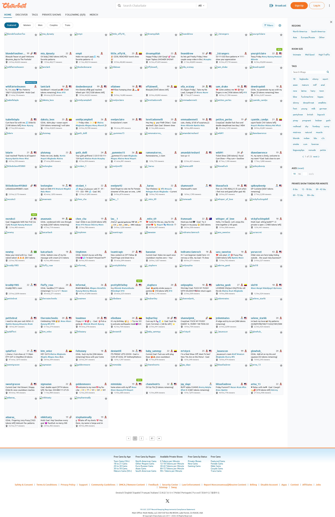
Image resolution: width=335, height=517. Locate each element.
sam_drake (222, 86)
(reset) (300, 168)
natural (308, 132)
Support (83, 484)
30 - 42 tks (321, 189)
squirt (325, 79)
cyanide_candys (259, 119)
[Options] (279, 25)
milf (315, 85)
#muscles (23, 324)
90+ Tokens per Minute (171, 471)
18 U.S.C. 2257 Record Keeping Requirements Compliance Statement (167, 509)
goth (328, 120)
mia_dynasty (47, 53)
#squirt (254, 125)
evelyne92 (116, 185)
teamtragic (117, 251)
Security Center (170, 484)
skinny (296, 103)
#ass (57, 357)
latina (303, 91)
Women (27, 25)
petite (323, 150)
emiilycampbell (84, 119)
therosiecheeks (49, 318)
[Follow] (36, 35)
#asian (88, 225)
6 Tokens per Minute (170, 461)
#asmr (205, 92)
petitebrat (11, 318)
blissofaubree (223, 384)
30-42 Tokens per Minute (172, 466)
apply (311, 174)
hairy (313, 91)
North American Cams (146, 461)
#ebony (268, 125)
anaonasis (46, 218)
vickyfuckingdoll (260, 218)
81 (152, 438)
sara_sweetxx (223, 251)
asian (295, 85)
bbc (315, 138)
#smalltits (101, 288)
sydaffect (11, 351)
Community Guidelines (103, 484)
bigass (320, 97)
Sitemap (163, 487)
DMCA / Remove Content (132, 484)
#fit (162, 189)
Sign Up (299, 5)
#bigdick (67, 189)
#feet (183, 390)
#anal (127, 158)
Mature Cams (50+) (123, 471)
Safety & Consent (24, 484)
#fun (244, 387)
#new (59, 92)
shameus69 (187, 185)
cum (305, 144)
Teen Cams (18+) (121, 461)
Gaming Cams (194, 466)
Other (322, 37)
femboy (316, 126)
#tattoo (88, 158)
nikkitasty (46, 417)
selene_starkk (259, 318)
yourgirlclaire (258, 53)
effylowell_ (152, 86)
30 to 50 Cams (120, 468)
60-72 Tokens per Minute (172, 468)
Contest (295, 484)
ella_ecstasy (187, 86)
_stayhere (151, 285)
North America (300, 31)
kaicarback (47, 251)
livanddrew (187, 53)
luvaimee (81, 318)
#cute (94, 158)
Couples (54, 25)
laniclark (45, 86)
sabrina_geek (223, 285)
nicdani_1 (81, 185)
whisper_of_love (225, 218)
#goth (81, 158)
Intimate (297, 54)
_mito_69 (151, 218)
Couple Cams (217, 468)
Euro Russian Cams (144, 466)
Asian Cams (141, 468)
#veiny (202, 387)
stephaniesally (84, 417)
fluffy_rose (47, 285)
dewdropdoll (258, 86)
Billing (253, 484)
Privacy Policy (68, 484)
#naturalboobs (128, 288)
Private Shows (194, 461)
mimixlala (116, 384)
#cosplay (101, 158)
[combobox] (156, 5)
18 (294, 79)
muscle (319, 132)
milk (313, 108)
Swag (174, 487)
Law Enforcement (191, 484)
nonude (312, 150)
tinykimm (81, 251)
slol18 (254, 285)
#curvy (228, 357)
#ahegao (149, 192)
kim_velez (46, 351)
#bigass (88, 125)
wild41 (219, 152)
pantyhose (298, 114)
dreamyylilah (153, 53)
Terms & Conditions (46, 484)
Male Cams (216, 466)
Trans (67, 25)
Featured (11, 25)
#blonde (254, 59)
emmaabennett (189, 119)
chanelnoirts (153, 384)
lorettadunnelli (154, 119)
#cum (231, 291)
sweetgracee (13, 384)
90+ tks (310, 195)
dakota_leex (47, 119)
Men (40, 25)
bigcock (321, 114)
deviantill (116, 351)
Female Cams (217, 463)
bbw (295, 97)
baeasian (150, 251)
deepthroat (308, 103)
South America (318, 31)
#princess (277, 288)
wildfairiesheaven (15, 86)
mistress (297, 132)
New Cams (193, 463)
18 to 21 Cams (120, 463)
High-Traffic (324, 54)
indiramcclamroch (191, 251)
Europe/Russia (308, 37)
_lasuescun (222, 351)
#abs (202, 125)
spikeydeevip (258, 185)
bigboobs (304, 79)
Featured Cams (218, 461)
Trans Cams (216, 471)
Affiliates (307, 484)
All (200, 5)
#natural (278, 57)
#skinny (94, 225)
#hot (27, 158)
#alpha (208, 387)
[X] (167, 502)
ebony (315, 79)
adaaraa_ (10, 417)
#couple (14, 225)
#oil (274, 125)
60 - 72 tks (298, 195)
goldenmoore (83, 384)
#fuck (278, 125)
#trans (199, 92)
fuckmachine (307, 97)
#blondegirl (116, 291)
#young (270, 57)
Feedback (153, 484)
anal (323, 85)
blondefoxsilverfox (16, 53)
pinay (295, 120)
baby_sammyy (153, 351)
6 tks (295, 189)
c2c (323, 138)
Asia (295, 37)
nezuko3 (10, 218)
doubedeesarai (84, 86)
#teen (47, 192)
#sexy (264, 57)
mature (305, 85)
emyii (79, 53)
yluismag (45, 152)
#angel (259, 288)
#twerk (101, 125)
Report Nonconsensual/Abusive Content (225, 484)
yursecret (256, 251)
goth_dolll (81, 152)
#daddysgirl (268, 288)
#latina (100, 123)
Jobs (318, 484)
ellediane (116, 318)
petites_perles (224, 119)
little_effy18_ (118, 53)
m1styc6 (185, 351)
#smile (62, 156)
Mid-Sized (309, 54)
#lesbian (261, 125)
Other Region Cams (145, 463)
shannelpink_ (188, 318)
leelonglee (47, 185)
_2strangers (222, 53)
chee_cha (81, 218)
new (295, 91)
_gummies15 (118, 152)
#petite (197, 125)
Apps (284, 484)
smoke (296, 144)
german (323, 108)
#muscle (168, 189)
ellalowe (115, 86)
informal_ (81, 285)
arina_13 (255, 384)
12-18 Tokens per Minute (172, 463)
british (310, 114)
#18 (63, 92)
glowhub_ (256, 351)
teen (321, 91)
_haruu (150, 185)
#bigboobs (80, 125)
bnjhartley (151, 318)
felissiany (81, 351)
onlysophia (187, 285)
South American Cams (146, 471)
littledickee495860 (16, 185)
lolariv (9, 152)
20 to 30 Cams (120, 466)
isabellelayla (12, 119)
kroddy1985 (12, 285)
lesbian (318, 120)
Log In (317, 5)
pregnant (306, 120)
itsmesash (186, 218)
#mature (240, 354)
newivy (9, 251)
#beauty (93, 291)
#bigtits (44, 357)
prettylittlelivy (119, 285)
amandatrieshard (190, 152)
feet (295, 108)
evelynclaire (117, 119)
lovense (315, 144)
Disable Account (269, 484)
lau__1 (114, 218)
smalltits (322, 103)
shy (306, 126)
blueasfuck (222, 185)
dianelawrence (259, 152)
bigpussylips (298, 150)
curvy (326, 126)
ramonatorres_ (154, 152)
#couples (207, 59)
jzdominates (222, 318)
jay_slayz (186, 384)
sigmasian (46, 384)
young (304, 108)
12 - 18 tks (307, 189)
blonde (296, 138)
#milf (234, 354)
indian (307, 138)
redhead (297, 126)
